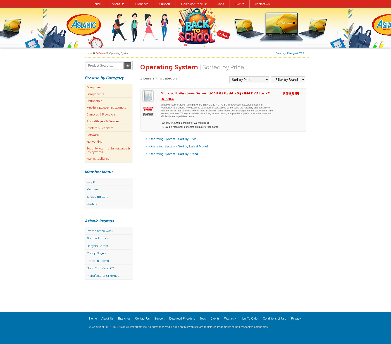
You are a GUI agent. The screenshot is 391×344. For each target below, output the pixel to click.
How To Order (249, 318)
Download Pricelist (194, 4)
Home (97, 4)
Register (92, 189)
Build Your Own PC (100, 268)
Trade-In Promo (98, 260)
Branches (141, 4)
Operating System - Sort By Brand (173, 154)
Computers (94, 87)
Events (239, 4)
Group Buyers (96, 253)
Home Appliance (98, 158)
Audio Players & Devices (103, 121)
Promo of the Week (100, 231)
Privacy (296, 318)
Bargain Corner (97, 246)
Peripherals (94, 101)
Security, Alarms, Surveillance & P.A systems (108, 150)
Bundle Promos (98, 238)
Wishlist (92, 204)
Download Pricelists (182, 318)
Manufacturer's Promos (103, 275)
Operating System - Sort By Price (173, 139)
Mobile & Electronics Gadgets (106, 107)
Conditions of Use (274, 318)
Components (95, 94)
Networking (95, 141)
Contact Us (262, 4)
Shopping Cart (97, 196)
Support (164, 4)
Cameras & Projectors (101, 114)
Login (91, 181)
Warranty (230, 318)
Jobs (221, 4)
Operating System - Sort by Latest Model (178, 146)
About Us (118, 4)
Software (101, 53)
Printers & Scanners (100, 128)
